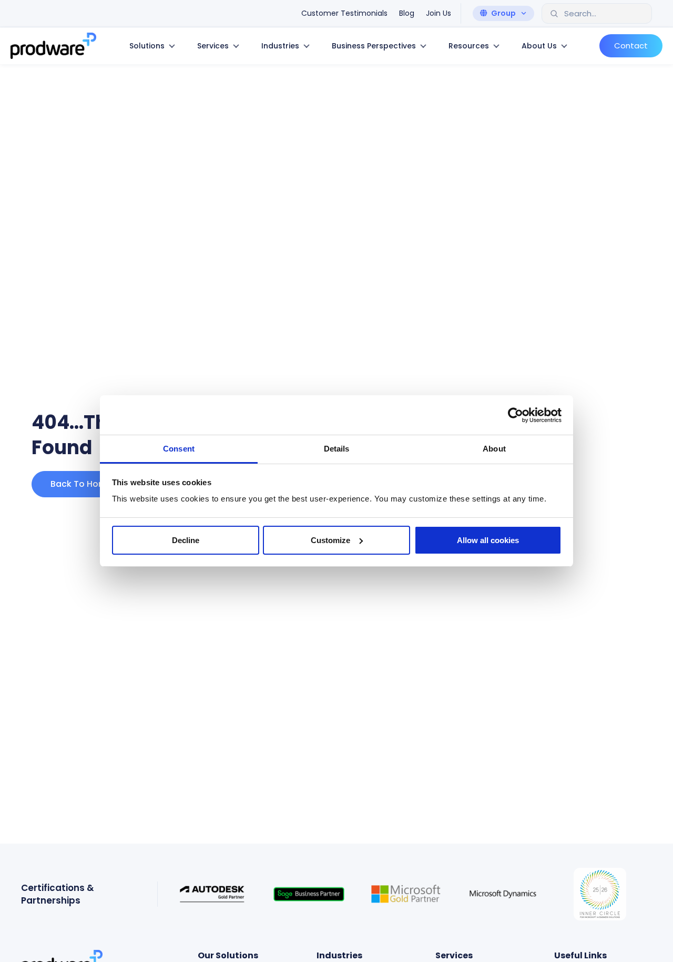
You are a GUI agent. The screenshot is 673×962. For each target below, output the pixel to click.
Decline (185, 540)
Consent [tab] (179, 448)
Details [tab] (337, 448)
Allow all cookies (488, 540)
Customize (330, 540)
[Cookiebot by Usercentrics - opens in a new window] (516, 415)
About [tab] (494, 448)
